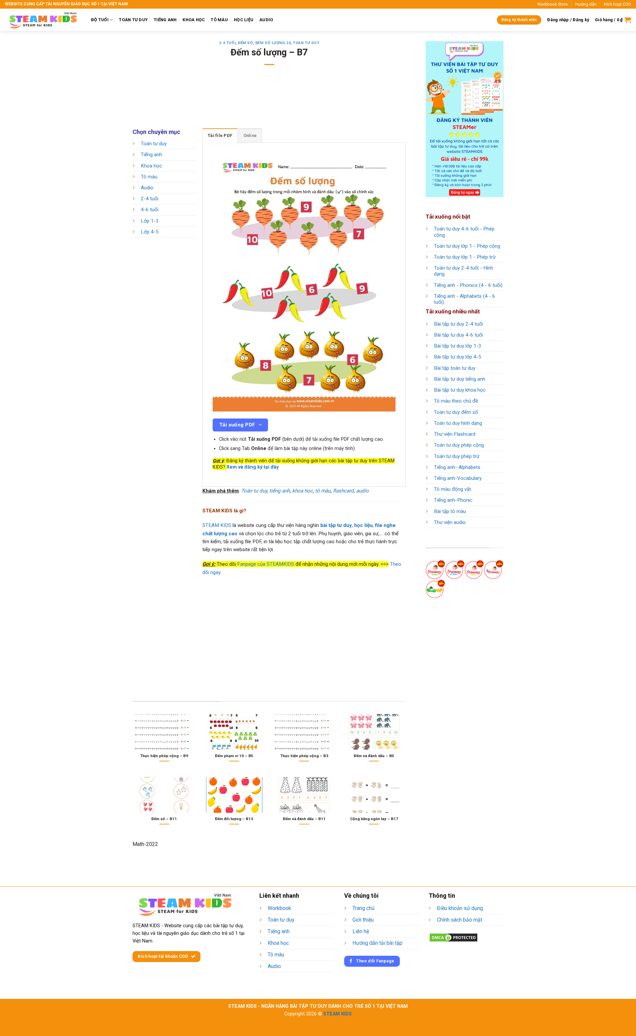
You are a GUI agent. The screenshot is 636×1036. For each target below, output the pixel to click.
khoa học (302, 491)
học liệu (363, 525)
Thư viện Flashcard (454, 434)
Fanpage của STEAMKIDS (265, 564)
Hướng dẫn (586, 4)
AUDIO (266, 19)
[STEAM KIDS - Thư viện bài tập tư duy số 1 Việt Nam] (43, 20)
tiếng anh (279, 491)
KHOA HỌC (194, 19)
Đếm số (245, 43)
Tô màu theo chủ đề (456, 401)
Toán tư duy (306, 43)
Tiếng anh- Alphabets (457, 467)
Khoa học (151, 166)
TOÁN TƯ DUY (133, 19)
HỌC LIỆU (243, 19)
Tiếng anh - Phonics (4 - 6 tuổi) (468, 285)
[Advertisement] (269, 101)
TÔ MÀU (219, 19)
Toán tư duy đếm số (456, 412)
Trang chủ (363, 908)
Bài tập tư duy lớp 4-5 (457, 357)
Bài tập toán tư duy (454, 368)
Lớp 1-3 (150, 221)
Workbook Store (552, 4)
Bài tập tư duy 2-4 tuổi (458, 324)
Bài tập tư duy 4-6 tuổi (458, 335)
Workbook (279, 908)
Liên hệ (360, 931)
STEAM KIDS (216, 525)
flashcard (343, 491)
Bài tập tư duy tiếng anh (459, 379)
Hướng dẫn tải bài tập (377, 943)
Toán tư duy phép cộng (459, 445)
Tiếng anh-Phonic (453, 500)
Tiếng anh (151, 155)
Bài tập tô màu (450, 511)
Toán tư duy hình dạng (458, 423)
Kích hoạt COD (617, 4)
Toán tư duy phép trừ (456, 456)
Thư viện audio (450, 522)
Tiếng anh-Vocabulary (458, 478)
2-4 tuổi (227, 43)
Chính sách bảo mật (459, 920)
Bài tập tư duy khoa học (460, 390)
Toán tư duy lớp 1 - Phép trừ (465, 257)
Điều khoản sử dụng (460, 908)
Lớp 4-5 (150, 232)
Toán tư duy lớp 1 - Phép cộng (467, 246)
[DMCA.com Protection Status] (453, 937)
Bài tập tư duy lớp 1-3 (457, 346)
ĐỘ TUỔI (100, 19)
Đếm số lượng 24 (273, 43)
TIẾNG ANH (165, 19)
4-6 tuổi (149, 210)
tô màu (323, 491)
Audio (147, 188)
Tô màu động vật (452, 489)
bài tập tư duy (336, 525)
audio (362, 491)
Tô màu (149, 177)
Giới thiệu (363, 920)
